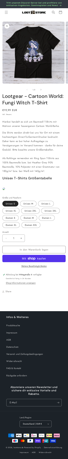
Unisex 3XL (50, 210)
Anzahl (5, 232)
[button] (6, 12)
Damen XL (11, 225)
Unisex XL (11, 210)
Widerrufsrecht (14, 361)
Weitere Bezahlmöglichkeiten (34, 266)
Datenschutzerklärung (53, 447)
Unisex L (45, 203)
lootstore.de (19, 447)
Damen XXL (31, 225)
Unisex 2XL (30, 210)
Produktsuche (13, 325)
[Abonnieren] (58, 402)
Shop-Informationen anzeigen (21, 282)
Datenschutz (12, 346)
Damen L (46, 217)
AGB (8, 339)
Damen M (29, 217)
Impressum (11, 332)
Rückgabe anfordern (16, 375)
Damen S (10, 217)
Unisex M (28, 203)
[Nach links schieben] (27, 89)
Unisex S (10, 203)
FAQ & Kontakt (13, 368)
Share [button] (8, 291)
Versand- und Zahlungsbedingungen (24, 354)
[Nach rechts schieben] (40, 89)
